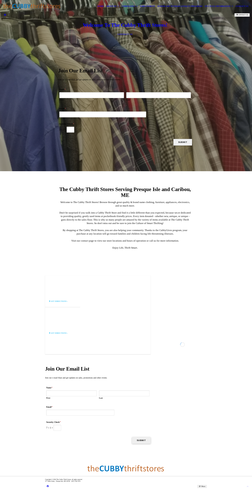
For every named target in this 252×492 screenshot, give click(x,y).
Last (128, 100)
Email (62, 109)
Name (62, 89)
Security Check (66, 124)
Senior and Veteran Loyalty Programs (179, 6)
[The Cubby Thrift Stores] (32, 6)
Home (101, 6)
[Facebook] (5, 14)
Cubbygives (128, 6)
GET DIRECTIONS (59, 301)
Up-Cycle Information (217, 6)
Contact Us (242, 6)
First (61, 100)
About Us (111, 6)
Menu (203, 486)
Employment (147, 6)
